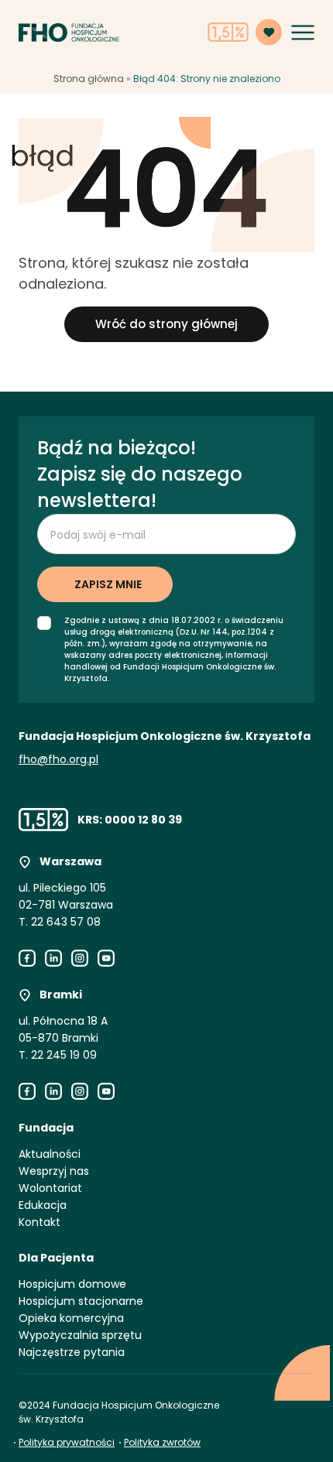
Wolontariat (50, 1188)
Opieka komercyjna (71, 1318)
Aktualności (50, 1154)
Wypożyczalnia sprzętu (80, 1335)
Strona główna (88, 78)
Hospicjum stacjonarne (81, 1301)
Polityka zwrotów (162, 1442)
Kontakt (39, 1222)
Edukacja (43, 1205)
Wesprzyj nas (54, 1171)
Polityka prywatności (67, 1442)
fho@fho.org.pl (58, 759)
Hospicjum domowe (72, 1284)
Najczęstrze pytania (72, 1352)
